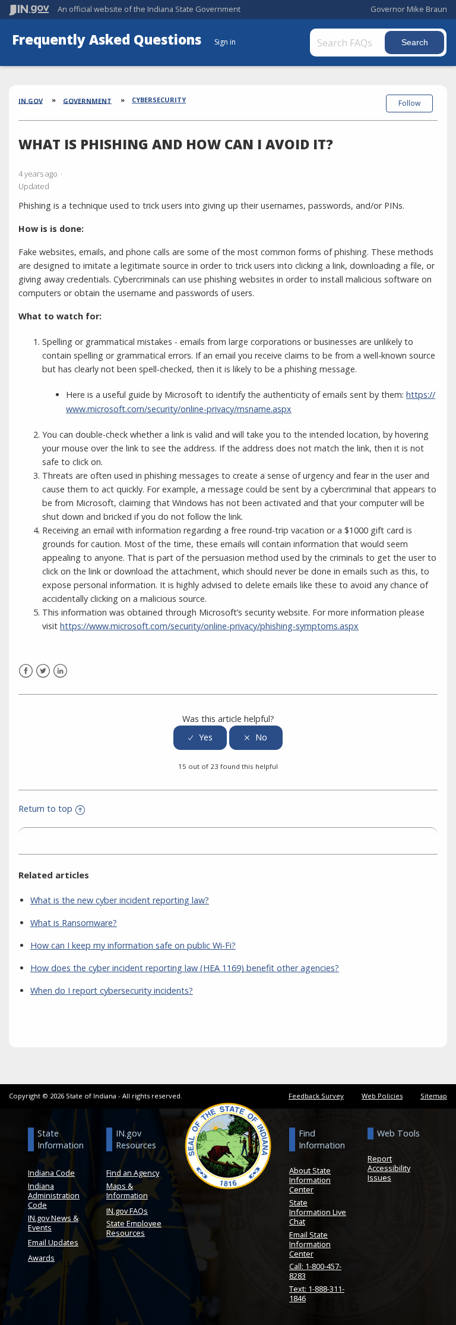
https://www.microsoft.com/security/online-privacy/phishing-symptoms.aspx (209, 626)
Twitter (43, 671)
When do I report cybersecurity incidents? (111, 990)
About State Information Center (310, 1180)
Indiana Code (51, 1173)
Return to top (45, 808)
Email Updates (53, 1242)
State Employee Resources (134, 1228)
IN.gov (30, 100)
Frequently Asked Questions (108, 39)
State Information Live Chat (317, 1212)
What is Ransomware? (73, 922)
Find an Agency (132, 1173)
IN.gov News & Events (53, 1222)
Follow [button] (409, 103)
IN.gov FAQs (127, 1211)
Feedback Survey (316, 1095)
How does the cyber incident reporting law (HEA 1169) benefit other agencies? (184, 968)
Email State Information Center (310, 1244)
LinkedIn (60, 671)
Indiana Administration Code (54, 1195)
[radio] (200, 738)
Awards (41, 1258)
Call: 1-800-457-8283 (315, 1270)
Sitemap (433, 1095)
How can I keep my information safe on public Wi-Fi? (133, 945)
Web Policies (382, 1095)
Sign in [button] (225, 42)
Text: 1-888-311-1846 (316, 1293)
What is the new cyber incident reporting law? (119, 900)
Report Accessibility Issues (389, 1168)
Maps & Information (127, 1190)
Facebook (25, 671)
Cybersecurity (159, 99)
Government (87, 100)
